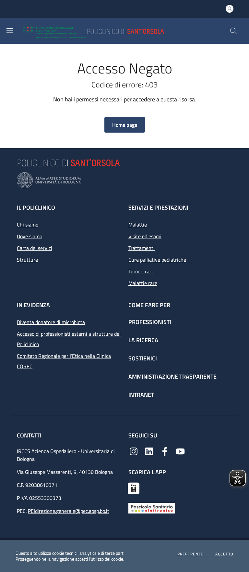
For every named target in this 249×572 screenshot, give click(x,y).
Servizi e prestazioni (158, 207)
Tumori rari (140, 271)
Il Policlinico (36, 207)
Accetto (224, 554)
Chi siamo (27, 224)
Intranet (141, 394)
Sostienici (142, 358)
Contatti (29, 435)
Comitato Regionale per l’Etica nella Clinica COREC (64, 361)
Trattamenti (141, 248)
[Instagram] (133, 451)
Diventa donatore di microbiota (51, 322)
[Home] (112, 30)
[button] (233, 31)
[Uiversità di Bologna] (124, 180)
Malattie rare (142, 283)
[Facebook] (165, 451)
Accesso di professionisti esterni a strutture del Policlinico (69, 339)
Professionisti (149, 322)
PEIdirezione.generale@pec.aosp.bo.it (68, 511)
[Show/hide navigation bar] (10, 30)
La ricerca (143, 340)
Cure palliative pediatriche (157, 260)
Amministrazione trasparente (172, 376)
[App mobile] (133, 487)
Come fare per (149, 305)
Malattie (137, 224)
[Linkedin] (149, 451)
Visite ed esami (144, 236)
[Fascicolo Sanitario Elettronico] (151, 507)
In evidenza (33, 305)
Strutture (27, 260)
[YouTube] (180, 451)
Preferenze (190, 554)
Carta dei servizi (34, 248)
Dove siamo (29, 236)
